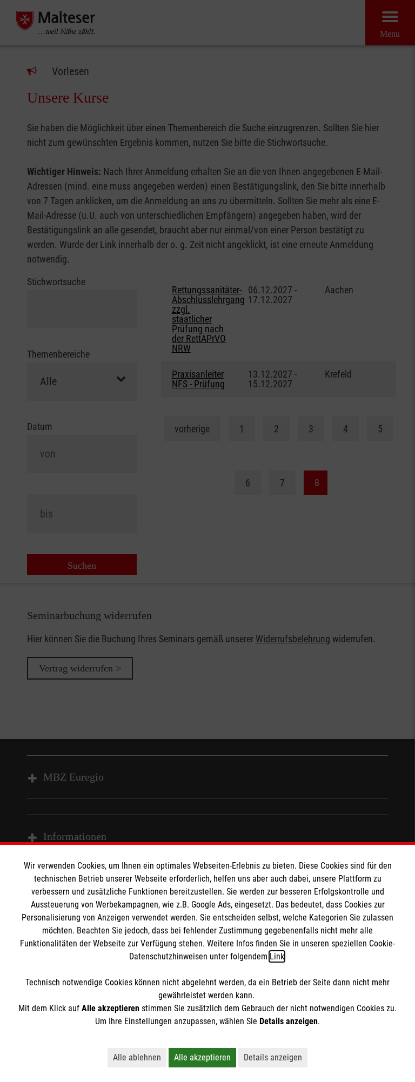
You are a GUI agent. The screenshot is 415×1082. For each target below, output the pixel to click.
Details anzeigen (273, 1057)
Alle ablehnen (137, 1057)
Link (277, 956)
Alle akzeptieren (202, 1057)
